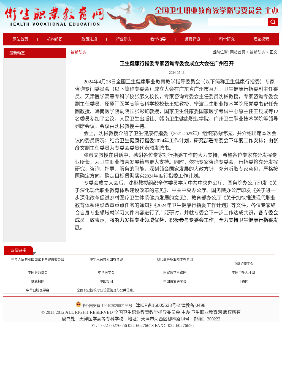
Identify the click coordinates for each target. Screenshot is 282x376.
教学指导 (158, 39)
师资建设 (192, 39)
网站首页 (20, 39)
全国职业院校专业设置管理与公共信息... (106, 290)
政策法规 (89, 39)
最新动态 (257, 52)
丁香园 (243, 282)
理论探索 (261, 39)
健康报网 (37, 282)
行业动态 (123, 39)
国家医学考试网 (174, 273)
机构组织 (55, 39)
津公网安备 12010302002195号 (106, 306)
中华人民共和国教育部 (106, 259)
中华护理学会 (243, 264)
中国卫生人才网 (243, 273)
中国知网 (106, 282)
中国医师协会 (38, 273)
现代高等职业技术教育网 (175, 259)
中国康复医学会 (174, 282)
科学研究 (227, 39)
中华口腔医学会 (37, 290)
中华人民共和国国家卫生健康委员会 (37, 259)
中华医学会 (106, 273)
